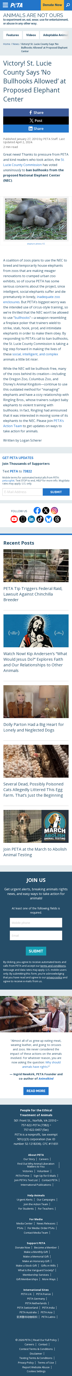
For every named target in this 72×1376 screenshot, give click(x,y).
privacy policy (54, 977)
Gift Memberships (27, 1279)
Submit (36, 951)
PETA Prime (22, 1175)
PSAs (20, 1228)
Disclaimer (36, 1353)
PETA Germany (36, 1298)
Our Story (29, 1159)
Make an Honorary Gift (35, 1261)
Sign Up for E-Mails (45, 1175)
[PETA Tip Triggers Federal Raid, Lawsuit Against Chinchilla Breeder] (36, 579)
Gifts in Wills (48, 1265)
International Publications (36, 1184)
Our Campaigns (46, 1199)
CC (44, 243)
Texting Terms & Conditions (35, 1358)
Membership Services (36, 1274)
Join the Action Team (36, 1204)
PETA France (43, 1294)
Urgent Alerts (25, 1199)
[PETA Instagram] (54, 510)
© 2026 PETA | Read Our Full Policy (36, 1340)
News (16, 44)
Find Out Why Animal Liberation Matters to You (35, 1165)
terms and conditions (53, 966)
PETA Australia (28, 1312)
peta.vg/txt (8, 480)
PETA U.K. (26, 1294)
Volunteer (43, 1171)
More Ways (49, 1279)
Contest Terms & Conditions (36, 1349)
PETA (14, 471)
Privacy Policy (26, 1362)
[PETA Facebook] (37, 510)
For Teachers (46, 1208)
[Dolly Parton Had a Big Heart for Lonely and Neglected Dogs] (36, 713)
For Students (26, 1208)
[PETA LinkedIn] (31, 519)
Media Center (24, 1223)
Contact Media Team (36, 1232)
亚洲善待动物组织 (27, 1316)
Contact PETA (49, 1180)
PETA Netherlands (36, 1303)
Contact (42, 1344)
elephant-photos (34, 243)
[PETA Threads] (57, 519)
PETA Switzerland (27, 1307)
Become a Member (45, 1247)
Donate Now (22, 1247)
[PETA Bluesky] (48, 519)
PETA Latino (48, 1316)
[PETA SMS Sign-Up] (22, 519)
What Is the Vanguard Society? (36, 1270)
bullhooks (22, 317)
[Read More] (36, 1047)
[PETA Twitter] (45, 510)
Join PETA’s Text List (26, 1180)
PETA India (48, 1307)
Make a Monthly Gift (36, 1251)
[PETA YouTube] (14, 519)
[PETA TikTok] (40, 519)
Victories (28, 1171)
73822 (27, 471)
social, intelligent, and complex (35, 354)
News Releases (46, 1223)
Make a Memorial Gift (36, 1256)
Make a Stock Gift (26, 1265)
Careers (44, 1159)
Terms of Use (46, 1362)
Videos (31, 35)
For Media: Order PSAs (41, 1228)
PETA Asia (46, 1312)
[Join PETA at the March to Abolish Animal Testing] (36, 837)
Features (12, 35)
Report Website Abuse (36, 1367)
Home (6, 44)
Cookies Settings (36, 1371)
